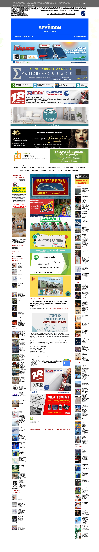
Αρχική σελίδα (49, 429)
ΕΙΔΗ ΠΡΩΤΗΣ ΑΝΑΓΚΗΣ (54, 308)
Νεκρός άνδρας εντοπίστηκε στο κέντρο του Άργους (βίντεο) (21, 307)
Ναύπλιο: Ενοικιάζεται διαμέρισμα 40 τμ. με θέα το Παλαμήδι (21, 272)
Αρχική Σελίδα (25, 165)
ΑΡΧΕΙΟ (59, 165)
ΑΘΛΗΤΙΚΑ (24, 167)
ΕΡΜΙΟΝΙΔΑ (43, 170)
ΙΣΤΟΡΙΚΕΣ (51, 170)
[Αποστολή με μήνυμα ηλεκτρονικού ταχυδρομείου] (30, 422)
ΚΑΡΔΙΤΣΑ (61, 308)
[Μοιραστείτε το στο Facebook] (35, 422)
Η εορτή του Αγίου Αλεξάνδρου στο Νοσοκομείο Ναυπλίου (21, 300)
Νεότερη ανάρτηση (35, 429)
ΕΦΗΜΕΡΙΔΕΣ (34, 165)
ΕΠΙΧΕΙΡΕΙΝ (35, 170)
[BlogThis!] (32, 422)
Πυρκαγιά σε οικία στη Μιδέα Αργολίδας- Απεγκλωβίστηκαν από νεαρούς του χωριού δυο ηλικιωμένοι (18, 323)
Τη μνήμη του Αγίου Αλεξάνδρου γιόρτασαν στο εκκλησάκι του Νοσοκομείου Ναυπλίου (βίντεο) (17, 286)
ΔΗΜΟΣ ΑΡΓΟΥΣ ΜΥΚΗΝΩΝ (54, 167)
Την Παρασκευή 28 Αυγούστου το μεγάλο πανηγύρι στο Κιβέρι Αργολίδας (21, 265)
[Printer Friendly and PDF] (31, 419)
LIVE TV (52, 165)
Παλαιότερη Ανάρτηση (63, 429)
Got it (84, 3)
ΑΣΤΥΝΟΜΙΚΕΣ (41, 167)
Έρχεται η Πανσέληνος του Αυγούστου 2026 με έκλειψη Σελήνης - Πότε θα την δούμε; (21, 315)
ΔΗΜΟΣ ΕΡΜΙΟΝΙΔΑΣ (80, 167)
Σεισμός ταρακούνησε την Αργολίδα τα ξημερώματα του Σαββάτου (21, 279)
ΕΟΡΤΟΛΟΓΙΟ (44, 165)
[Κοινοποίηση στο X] (33, 422)
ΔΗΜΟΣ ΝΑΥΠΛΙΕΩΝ (24, 170)
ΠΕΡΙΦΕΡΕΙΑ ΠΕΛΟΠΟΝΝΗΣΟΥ (72, 170)
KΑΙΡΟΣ (66, 165)
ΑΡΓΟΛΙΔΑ (32, 167)
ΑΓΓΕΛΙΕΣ (16, 167)
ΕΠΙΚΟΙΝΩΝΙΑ (74, 165)
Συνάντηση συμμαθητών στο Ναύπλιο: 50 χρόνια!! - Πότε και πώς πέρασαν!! (21, 294)
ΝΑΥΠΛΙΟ (60, 170)
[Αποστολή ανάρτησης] (38, 422)
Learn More (77, 3)
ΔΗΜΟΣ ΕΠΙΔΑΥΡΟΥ (68, 167)
